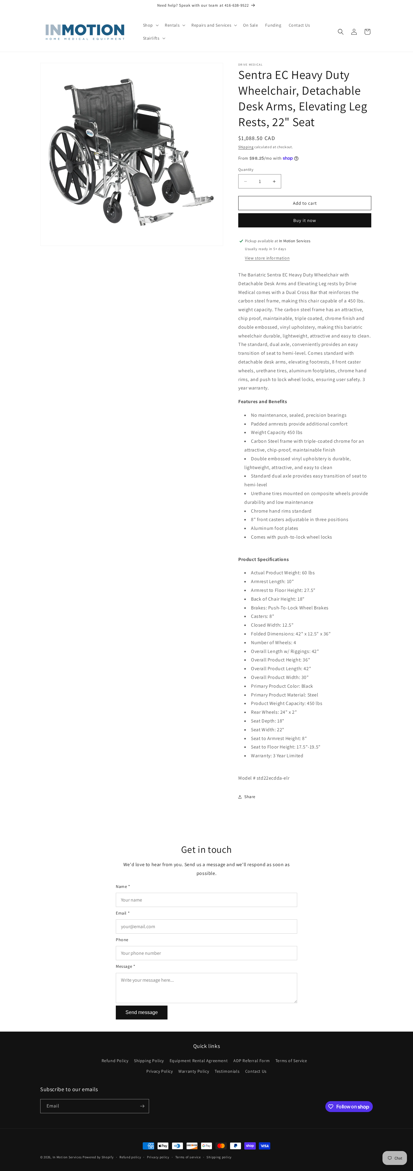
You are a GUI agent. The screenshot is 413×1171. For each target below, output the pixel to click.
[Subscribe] (142, 1106)
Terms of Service (291, 1060)
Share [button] (249, 796)
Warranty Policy (193, 1071)
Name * (123, 886)
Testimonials (227, 1071)
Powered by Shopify (98, 1157)
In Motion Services (67, 1157)
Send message (141, 1012)
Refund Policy (115, 1060)
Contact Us (256, 1071)
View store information (267, 258)
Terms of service (188, 1157)
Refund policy (130, 1157)
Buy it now (304, 220)
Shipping (246, 147)
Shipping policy (219, 1157)
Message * (125, 966)
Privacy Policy (159, 1071)
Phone (122, 939)
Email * (123, 913)
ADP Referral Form (251, 1060)
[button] (150, 25)
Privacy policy (158, 1157)
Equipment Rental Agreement (199, 1060)
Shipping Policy (149, 1060)
